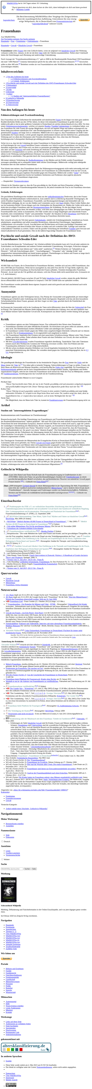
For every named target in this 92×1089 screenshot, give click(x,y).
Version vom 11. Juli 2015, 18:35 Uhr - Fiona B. (25, 560)
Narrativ (33, 647)
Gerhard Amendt (29, 486)
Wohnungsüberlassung (69, 649)
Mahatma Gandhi (23, 9)
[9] (61, 464)
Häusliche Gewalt (25, 45)
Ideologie (78, 664)
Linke (74, 637)
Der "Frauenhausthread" (36, 760)
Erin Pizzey (39, 613)
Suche (4, 864)
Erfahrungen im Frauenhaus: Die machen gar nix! (24, 668)
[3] (78, 61)
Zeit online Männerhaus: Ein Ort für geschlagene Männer (28, 526)
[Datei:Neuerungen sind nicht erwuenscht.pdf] (7, 714)
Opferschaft (79, 307)
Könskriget (61, 696)
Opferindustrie (32, 41)
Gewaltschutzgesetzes (12, 651)
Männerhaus (10, 583)
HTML (53, 604)
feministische (24, 647)
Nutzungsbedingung (44, 1067)
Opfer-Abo (59, 367)
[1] (19, 61)
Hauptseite (5, 41)
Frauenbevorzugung (13, 798)
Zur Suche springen (27, 39)
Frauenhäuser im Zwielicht (37, 762)
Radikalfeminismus (36, 160)
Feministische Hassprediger (27, 758)
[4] (19, 64)
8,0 (8, 545)
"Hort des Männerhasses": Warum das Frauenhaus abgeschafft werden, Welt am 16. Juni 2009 (47, 598)
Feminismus (20, 41)
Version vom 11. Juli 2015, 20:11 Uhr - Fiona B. (25, 568)
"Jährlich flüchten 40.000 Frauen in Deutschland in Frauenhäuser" (41, 521)
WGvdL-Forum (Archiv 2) (16, 675)
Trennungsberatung (21, 181)
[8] (82, 386)
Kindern (15, 133)
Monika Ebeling (47, 531)
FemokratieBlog (12, 624)
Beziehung (72, 214)
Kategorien (5, 792)
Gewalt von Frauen (43, 443)
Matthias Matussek (13, 626)
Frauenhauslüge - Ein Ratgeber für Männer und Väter (28, 604)
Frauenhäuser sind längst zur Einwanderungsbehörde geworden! (51, 769)
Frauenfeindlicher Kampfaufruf (45, 564)
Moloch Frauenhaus (13, 664)
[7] (21, 364)
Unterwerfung (36, 725)
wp (22, 630)
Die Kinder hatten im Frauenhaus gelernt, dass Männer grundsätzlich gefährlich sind (50, 777)
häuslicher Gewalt (68, 51)
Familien (72, 229)
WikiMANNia (12, 3)
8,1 (11, 545)
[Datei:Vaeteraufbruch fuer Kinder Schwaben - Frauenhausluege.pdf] (7, 604)
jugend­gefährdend (40, 24)
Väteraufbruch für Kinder (77, 604)
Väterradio (81, 719)
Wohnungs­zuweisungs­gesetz (17, 126)
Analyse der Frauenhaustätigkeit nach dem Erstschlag (47, 773)
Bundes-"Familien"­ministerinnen (57, 126)
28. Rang (9, 597)
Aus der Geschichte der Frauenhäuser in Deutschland (47, 675)
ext (77, 511)
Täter (41, 53)
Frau (12, 41)
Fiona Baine (41, 482)
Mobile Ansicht (11, 1080)
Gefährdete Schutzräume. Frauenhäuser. (35, 562)
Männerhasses (56, 488)
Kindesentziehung (26, 333)
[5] (54, 248)
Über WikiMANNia (13, 1076)
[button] (2, 841)
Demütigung (23, 725)
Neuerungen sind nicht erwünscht (21, 714)
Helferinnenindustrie (8, 369)
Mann (3, 365)
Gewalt (13, 45)
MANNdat (10, 519)
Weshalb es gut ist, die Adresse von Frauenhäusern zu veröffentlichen (32, 681)
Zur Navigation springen (10, 39)
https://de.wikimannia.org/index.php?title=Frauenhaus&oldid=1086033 (40, 790)
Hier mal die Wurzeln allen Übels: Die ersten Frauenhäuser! (49, 764)
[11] (47, 481)
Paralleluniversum (56, 400)
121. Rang (10, 595)
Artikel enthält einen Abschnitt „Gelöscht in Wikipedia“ (27, 809)
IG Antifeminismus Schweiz (68, 706)
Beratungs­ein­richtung (41, 207)
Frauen (20, 51)
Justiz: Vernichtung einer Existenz (56, 779)
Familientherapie (72, 477)
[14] (19, 495)
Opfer (76, 173)
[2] (76, 61)
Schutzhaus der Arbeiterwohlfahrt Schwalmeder (25, 528)
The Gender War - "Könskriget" (22, 688)
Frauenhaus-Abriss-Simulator (17, 585)
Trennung (18, 150)
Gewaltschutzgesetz (20, 342)
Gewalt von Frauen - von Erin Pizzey (20, 613)
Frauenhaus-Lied (16, 601)
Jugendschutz (9, 20)
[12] (70, 492)
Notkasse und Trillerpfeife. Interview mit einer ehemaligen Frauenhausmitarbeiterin (50, 624)
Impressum (10, 1078)
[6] (2, 314)
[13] (72, 492)
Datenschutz (10, 1073)
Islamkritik (46, 645)
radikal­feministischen (56, 197)
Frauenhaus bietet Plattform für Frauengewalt (23, 679)
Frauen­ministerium (64, 21)
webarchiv (55, 755)
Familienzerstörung (11, 374)
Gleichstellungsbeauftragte (41, 747)
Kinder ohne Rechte (48, 679)
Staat (61, 203)
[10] (21, 481)
